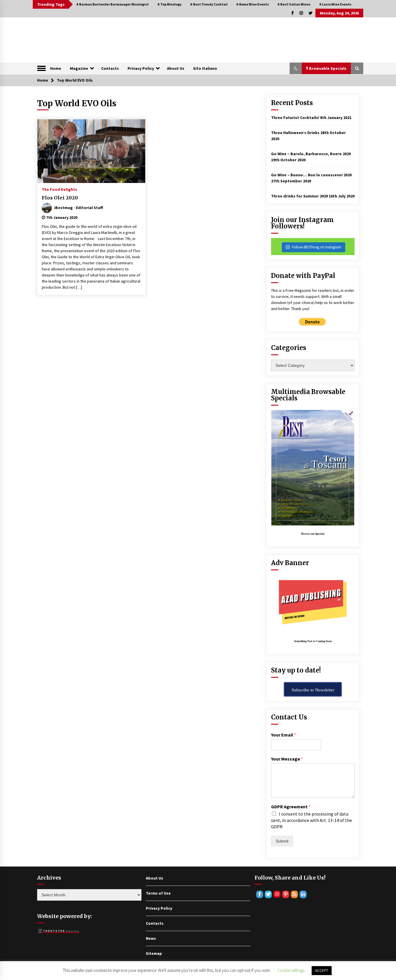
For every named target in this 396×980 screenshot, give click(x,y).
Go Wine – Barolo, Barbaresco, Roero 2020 (311, 153)
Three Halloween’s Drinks (295, 132)
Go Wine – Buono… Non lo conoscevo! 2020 (311, 174)
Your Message (287, 759)
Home (55, 68)
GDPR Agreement (290, 806)
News (151, 938)
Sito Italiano (205, 68)
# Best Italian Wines (293, 4)
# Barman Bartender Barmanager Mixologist (112, 4)
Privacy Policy (141, 68)
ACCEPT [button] (321, 970)
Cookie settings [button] (290, 970)
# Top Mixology (169, 4)
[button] (296, 68)
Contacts (110, 68)
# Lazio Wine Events (335, 4)
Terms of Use (158, 893)
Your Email (283, 735)
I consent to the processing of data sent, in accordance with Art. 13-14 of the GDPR (311, 820)
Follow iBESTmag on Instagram (316, 247)
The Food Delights (59, 189)
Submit (282, 841)
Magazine (79, 68)
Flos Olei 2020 (60, 198)
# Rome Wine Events (252, 4)
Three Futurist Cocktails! (295, 117)
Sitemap (154, 953)
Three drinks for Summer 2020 (299, 196)
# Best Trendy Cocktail (209, 4)
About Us (175, 68)
